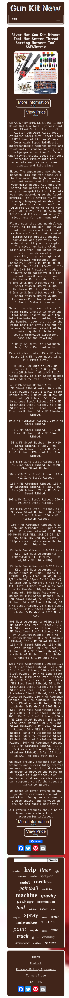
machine (26, 895)
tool (20, 907)
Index (36, 957)
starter (16, 871)
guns (35, 937)
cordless (43, 881)
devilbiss (47, 889)
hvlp (30, 869)
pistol (44, 931)
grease (50, 942)
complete (16, 917)
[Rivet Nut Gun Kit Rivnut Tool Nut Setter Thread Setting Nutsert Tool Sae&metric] (36, 73)
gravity (48, 895)
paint (19, 929)
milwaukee (26, 922)
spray (31, 914)
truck (23, 936)
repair (34, 930)
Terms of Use (36, 975)
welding (33, 909)
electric (22, 876)
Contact (36, 963)
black (47, 922)
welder (33, 876)
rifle (56, 871)
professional (22, 942)
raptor (55, 916)
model (25, 883)
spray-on (46, 876)
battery (43, 909)
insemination (46, 901)
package (25, 901)
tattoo (44, 917)
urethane (37, 943)
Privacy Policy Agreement (36, 969)
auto (54, 930)
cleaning (48, 937)
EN (31, 981)
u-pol (53, 910)
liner (45, 870)
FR (40, 981)
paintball (29, 888)
